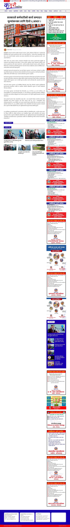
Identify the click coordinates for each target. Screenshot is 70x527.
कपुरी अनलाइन (9, 50)
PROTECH (64, 525)
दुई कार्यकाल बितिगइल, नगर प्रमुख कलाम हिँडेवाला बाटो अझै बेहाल (59, 358)
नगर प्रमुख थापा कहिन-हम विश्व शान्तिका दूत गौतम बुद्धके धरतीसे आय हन (55, 335)
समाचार (10, 11)
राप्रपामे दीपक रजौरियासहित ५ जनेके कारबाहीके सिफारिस (59, 363)
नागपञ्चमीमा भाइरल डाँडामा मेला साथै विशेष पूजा (24, 152)
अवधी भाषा (56, 11)
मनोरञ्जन (50, 11)
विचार (38, 11)
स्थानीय (21, 11)
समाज (25, 11)
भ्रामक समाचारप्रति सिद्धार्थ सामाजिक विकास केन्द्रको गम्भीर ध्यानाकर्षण (38, 153)
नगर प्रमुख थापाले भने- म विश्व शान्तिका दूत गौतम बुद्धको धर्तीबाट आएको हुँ (21, 1)
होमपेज (6, 11)
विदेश (29, 11)
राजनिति (33, 11)
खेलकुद (45, 11)
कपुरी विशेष (16, 11)
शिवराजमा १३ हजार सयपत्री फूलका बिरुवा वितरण (43, 1)
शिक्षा (42, 11)
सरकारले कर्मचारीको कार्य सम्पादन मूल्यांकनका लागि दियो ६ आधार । (24, 19)
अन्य (60, 11)
